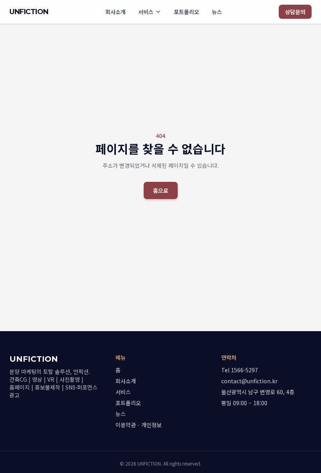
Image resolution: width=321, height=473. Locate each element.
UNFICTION (29, 11)
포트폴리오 (186, 12)
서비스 (145, 12)
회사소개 (115, 12)
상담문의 (295, 12)
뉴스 (217, 12)
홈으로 (160, 190)
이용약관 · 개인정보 (138, 425)
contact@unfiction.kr (249, 381)
